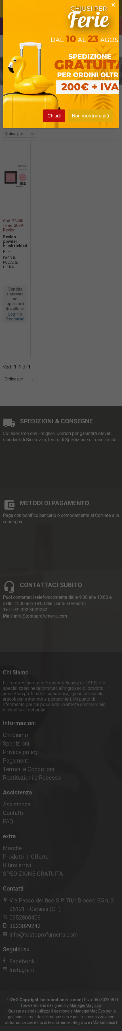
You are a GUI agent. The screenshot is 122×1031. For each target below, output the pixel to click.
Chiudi (54, 116)
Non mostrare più (90, 116)
